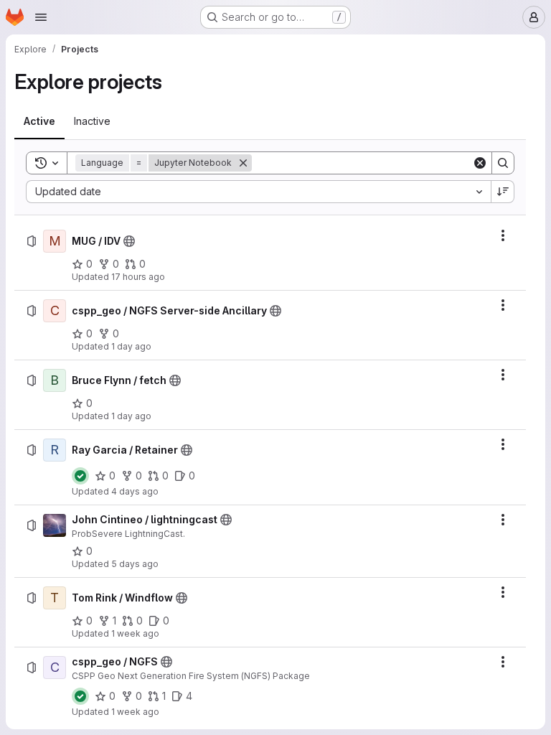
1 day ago (131, 346)
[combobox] (258, 191)
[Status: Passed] (80, 475)
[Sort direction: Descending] (502, 191)
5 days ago (135, 563)
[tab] (39, 121)
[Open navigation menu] (40, 17)
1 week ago (135, 633)
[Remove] (243, 163)
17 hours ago (138, 276)
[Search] (502, 162)
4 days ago (135, 491)
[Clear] (480, 163)
